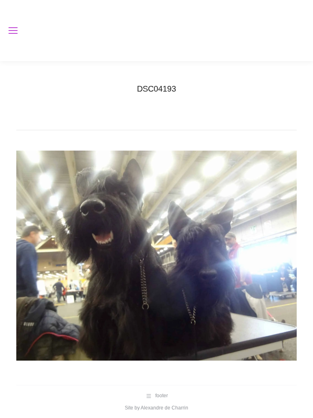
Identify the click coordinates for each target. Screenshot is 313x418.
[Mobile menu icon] (13, 30)
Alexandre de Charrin (164, 408)
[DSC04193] (156, 256)
